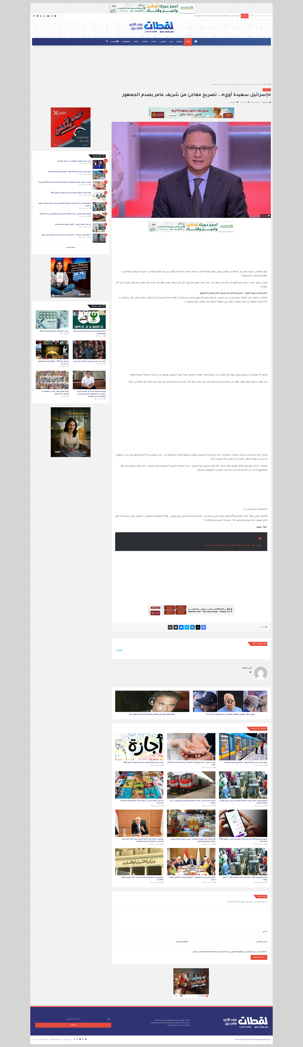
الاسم (264, 932)
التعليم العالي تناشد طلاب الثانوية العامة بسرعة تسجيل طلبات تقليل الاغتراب (215, 16)
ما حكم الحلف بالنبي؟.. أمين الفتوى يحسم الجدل (73, 224)
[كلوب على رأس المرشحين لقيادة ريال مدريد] (89, 349)
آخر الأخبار (260, 84)
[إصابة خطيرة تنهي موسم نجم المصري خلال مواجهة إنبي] (89, 319)
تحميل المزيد (70, 247)
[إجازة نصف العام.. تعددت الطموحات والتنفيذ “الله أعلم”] (52, 380)
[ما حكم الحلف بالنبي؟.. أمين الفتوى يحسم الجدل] (99, 227)
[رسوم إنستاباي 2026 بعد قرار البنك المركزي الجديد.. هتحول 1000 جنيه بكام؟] (243, 823)
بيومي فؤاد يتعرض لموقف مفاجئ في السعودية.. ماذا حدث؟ (232, 545)
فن (172, 42)
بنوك (154, 42)
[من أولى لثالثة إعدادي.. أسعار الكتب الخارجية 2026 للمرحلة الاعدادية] (139, 785)
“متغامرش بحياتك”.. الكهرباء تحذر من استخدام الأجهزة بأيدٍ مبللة (66, 235)
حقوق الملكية (44, 1039)
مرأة (136, 42)
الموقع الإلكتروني (182, 942)
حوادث (145, 42)
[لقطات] (151, 27)
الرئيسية (267, 84)
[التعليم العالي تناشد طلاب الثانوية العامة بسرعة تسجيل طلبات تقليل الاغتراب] (243, 785)
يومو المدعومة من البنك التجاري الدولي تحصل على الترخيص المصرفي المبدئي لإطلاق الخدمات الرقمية (91, 394)
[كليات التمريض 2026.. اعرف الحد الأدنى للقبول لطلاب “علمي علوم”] (243, 861)
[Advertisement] (151, 64)
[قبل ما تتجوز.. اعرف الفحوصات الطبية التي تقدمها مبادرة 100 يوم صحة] (191, 746)
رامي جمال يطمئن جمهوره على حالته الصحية (74, 161)
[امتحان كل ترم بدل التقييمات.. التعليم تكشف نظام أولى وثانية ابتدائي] (191, 861)
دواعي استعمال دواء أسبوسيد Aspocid (54, 331)
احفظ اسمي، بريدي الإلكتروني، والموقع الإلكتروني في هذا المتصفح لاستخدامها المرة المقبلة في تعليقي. (228, 952)
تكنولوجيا (126, 42)
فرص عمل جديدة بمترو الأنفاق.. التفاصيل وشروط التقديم (245, 762)
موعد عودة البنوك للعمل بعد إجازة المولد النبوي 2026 (143, 762)
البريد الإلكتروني (261, 942)
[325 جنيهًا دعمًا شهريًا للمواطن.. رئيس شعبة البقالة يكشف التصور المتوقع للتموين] (191, 823)
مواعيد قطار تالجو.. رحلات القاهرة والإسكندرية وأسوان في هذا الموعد (65, 214)
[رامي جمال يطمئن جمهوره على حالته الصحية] (99, 164)
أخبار (188, 42)
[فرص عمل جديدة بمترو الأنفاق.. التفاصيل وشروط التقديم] (243, 746)
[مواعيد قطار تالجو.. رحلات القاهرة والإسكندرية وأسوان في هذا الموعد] (191, 785)
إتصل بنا (35, 1039)
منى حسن (266, 102)
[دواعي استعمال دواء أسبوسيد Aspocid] (52, 319)
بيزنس (163, 42)
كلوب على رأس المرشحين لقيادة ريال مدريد (89, 361)
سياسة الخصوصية (56, 1039)
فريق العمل (67, 1039)
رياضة (180, 42)
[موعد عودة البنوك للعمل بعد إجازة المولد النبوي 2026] (139, 746)
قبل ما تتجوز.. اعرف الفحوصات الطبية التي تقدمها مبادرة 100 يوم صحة (65, 182)
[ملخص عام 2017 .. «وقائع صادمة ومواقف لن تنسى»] (52, 349)
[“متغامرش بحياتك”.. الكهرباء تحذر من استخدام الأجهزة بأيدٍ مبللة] (99, 238)
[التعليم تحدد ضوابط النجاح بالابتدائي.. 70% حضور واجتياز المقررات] (139, 861)
